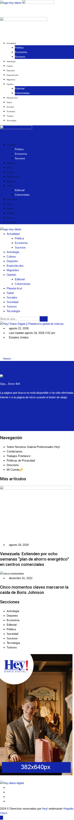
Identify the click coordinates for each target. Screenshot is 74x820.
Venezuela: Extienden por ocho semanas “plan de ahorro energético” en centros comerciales (34, 559)
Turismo (10, 116)
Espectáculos (12, 75)
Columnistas (22, 92)
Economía (21, 52)
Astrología (11, 61)
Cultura (10, 66)
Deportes (11, 71)
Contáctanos (14, 451)
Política (19, 47)
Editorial (19, 88)
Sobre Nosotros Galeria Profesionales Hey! (33, 446)
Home (6, 358)
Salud (9, 102)
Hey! (45, 808)
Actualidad (11, 43)
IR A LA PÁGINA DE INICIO (17, 406)
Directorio (13, 465)
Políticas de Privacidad (21, 460)
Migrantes (11, 80)
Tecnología (11, 120)
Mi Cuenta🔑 (15, 469)
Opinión (10, 84)
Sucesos (20, 56)
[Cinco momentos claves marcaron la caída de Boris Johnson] (12, 573)
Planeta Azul (12, 98)
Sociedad (11, 111)
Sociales (10, 107)
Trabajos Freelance (18, 456)
